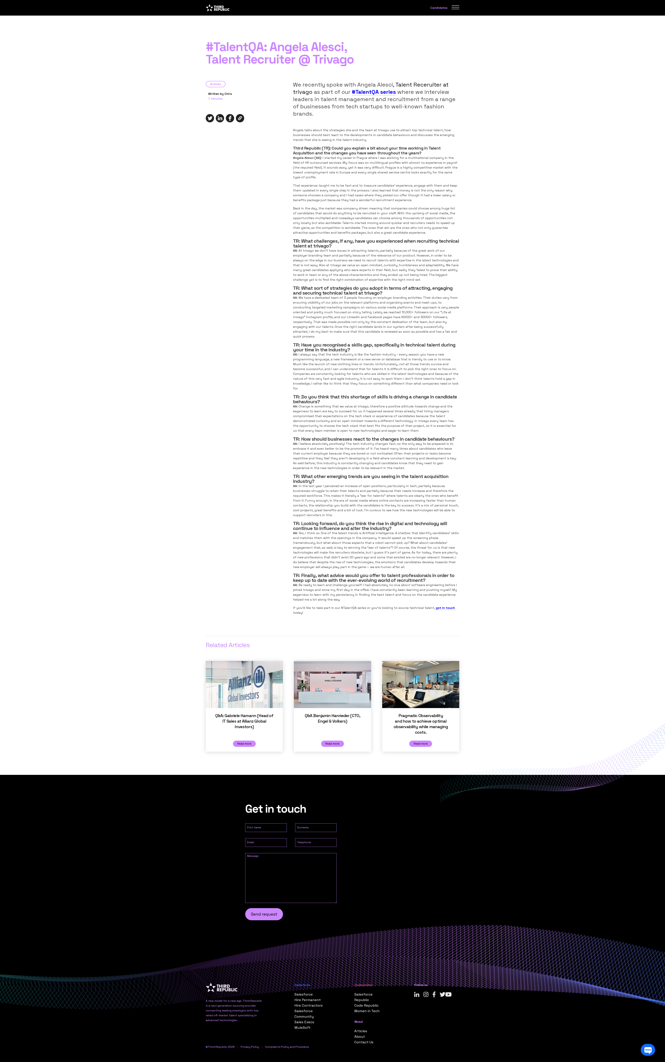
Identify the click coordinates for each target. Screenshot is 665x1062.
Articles (215, 84)
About (359, 1036)
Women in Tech (367, 1011)
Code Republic (366, 1005)
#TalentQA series (374, 91)
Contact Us (363, 1042)
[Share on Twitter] (210, 118)
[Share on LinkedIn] (220, 118)
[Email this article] (240, 118)
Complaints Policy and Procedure (287, 1047)
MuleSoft (302, 1027)
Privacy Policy (250, 1047)
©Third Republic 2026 (220, 1047)
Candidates (438, 8)
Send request (264, 914)
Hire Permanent (307, 1000)
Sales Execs (304, 1022)
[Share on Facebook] (230, 118)
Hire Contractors (308, 1005)
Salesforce (303, 994)
